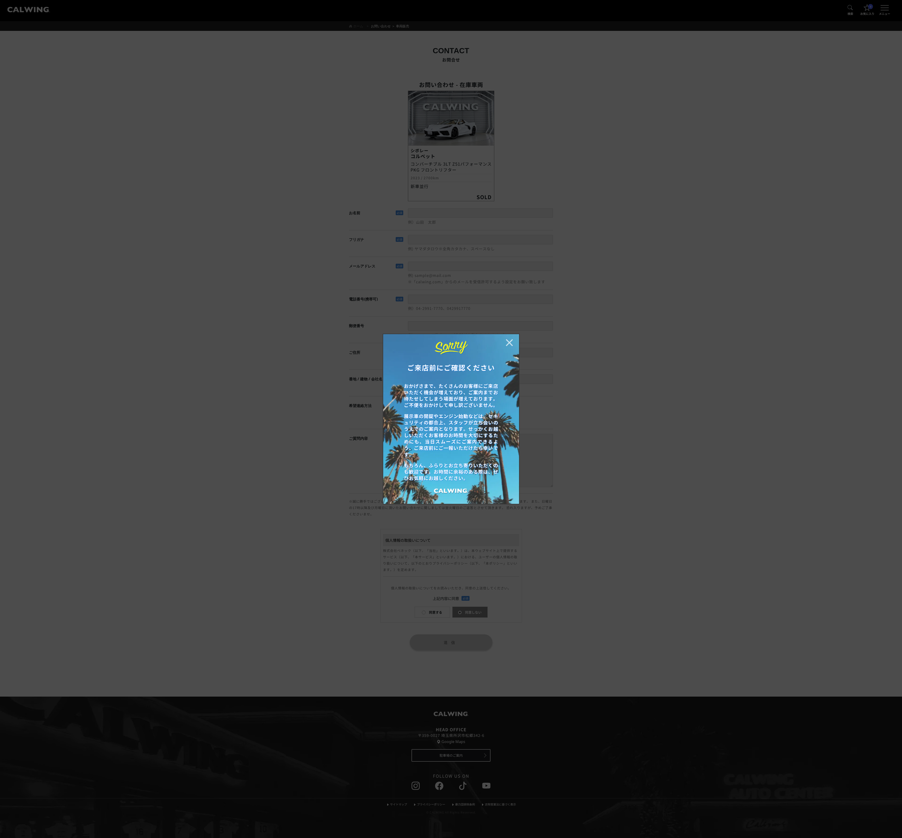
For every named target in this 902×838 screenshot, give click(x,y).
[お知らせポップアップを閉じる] (509, 342)
